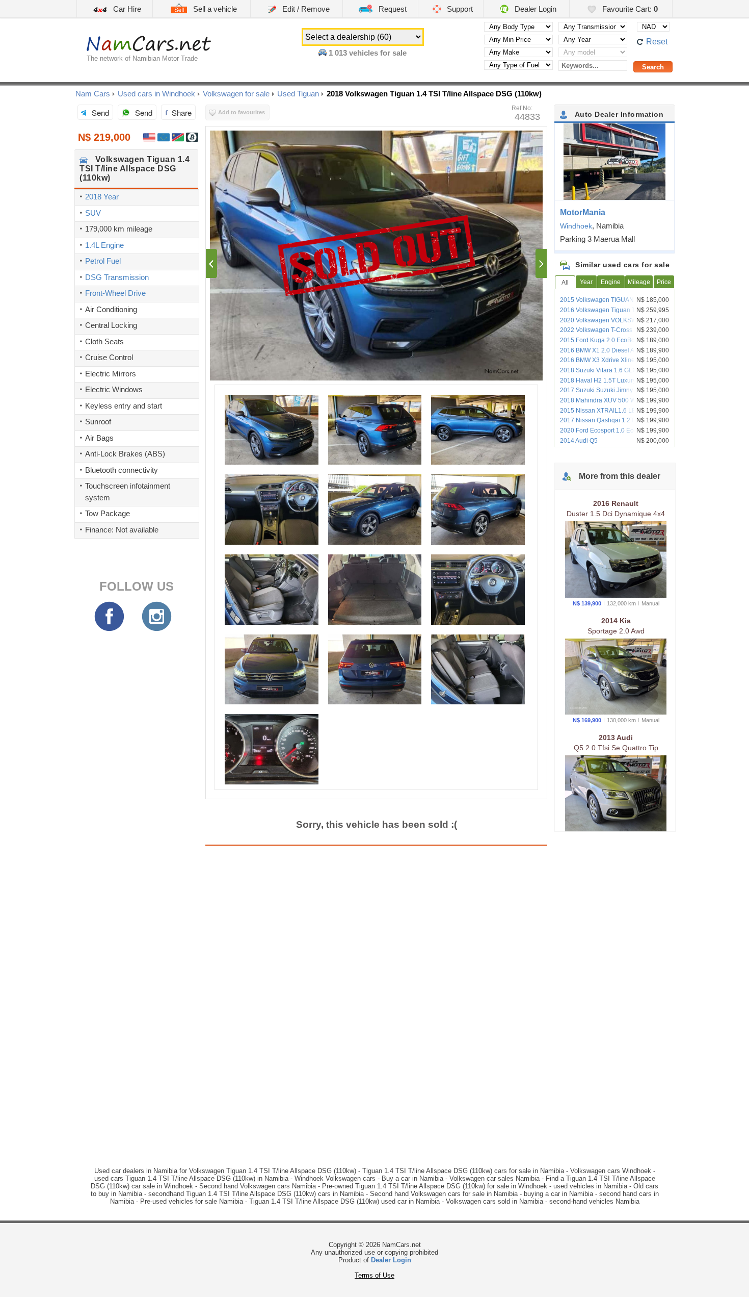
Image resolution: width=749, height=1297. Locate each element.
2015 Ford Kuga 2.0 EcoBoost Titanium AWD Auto (614, 344)
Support (459, 9)
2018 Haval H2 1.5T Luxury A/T (603, 380)
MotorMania (582, 212)
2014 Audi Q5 (579, 440)
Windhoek (576, 226)
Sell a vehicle (214, 9)
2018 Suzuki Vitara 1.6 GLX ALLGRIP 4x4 (611, 374)
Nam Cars (92, 93)
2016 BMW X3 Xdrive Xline (597, 360)
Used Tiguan (298, 93)
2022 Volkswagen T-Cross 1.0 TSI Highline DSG (606, 333)
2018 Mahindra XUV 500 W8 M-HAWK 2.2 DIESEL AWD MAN (613, 404)
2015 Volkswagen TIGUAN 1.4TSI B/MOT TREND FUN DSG (617, 303)
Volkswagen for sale (236, 93)
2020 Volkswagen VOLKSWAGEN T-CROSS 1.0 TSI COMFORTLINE (610, 324)
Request (392, 9)
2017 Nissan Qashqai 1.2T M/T (603, 420)
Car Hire (126, 9)
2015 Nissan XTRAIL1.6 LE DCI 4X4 (610, 410)
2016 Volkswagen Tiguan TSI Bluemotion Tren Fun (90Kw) (617, 314)
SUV (93, 213)
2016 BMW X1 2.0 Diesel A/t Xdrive (608, 350)
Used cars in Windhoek (156, 93)
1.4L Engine (104, 245)
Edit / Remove (305, 9)
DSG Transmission (117, 277)
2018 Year (102, 196)
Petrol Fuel (103, 261)
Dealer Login (534, 9)
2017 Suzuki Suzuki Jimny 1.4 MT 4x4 (612, 390)
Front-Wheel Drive (115, 293)
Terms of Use (374, 1275)
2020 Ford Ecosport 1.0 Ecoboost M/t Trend (611, 434)
